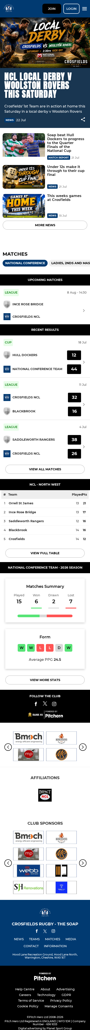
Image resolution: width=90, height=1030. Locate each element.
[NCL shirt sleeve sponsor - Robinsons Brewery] (61, 738)
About (45, 989)
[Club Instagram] (54, 704)
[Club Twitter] (45, 704)
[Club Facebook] (35, 704)
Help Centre (25, 989)
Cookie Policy (27, 1006)
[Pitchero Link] (54, 716)
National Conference (25, 263)
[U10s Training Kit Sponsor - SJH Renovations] (28, 888)
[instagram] (53, 932)
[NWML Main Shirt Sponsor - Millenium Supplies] (61, 755)
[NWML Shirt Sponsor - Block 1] (61, 871)
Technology (46, 995)
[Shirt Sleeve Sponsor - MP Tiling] (28, 755)
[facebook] (37, 932)
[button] (83, 120)
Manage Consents (59, 1006)
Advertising (65, 989)
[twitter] (45, 932)
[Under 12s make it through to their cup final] (24, 177)
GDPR (66, 995)
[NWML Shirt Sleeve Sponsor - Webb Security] (28, 871)
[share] (83, 120)
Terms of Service (31, 1001)
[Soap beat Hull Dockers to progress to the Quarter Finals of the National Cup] (24, 145)
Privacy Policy (61, 1001)
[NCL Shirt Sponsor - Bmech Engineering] (28, 738)
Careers (25, 995)
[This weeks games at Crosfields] (24, 206)
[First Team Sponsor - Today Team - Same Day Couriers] (61, 888)
